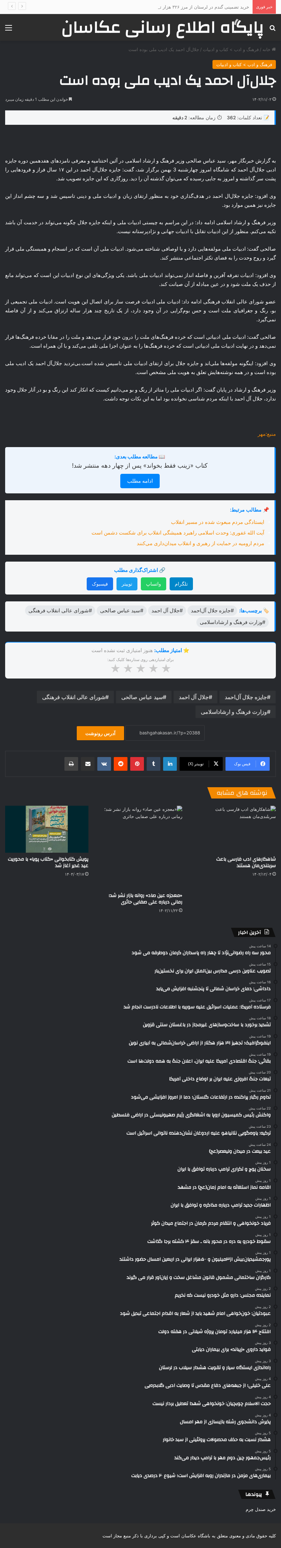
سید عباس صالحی (142, 697)
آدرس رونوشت (100, 733)
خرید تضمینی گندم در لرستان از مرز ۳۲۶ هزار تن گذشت (196, 7)
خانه (267, 49)
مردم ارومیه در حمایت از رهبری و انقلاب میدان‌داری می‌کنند (200, 543)
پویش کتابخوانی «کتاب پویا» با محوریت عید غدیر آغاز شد (48, 862)
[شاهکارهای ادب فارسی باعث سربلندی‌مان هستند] (234, 829)
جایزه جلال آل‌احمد (246, 697)
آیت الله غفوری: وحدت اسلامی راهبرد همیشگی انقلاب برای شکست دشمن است (177, 532)
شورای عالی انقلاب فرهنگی (73, 697)
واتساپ (153, 584)
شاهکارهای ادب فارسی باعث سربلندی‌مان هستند (246, 862)
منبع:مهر (267, 434)
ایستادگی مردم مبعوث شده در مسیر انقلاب (217, 522)
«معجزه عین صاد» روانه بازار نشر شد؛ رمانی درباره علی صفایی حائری (145, 899)
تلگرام (181, 584)
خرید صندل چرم (261, 1509)
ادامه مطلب (140, 481)
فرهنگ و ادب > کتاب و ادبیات (231, 49)
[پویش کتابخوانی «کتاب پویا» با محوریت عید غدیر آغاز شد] (46, 829)
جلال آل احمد (194, 697)
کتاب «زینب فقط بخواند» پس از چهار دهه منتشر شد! (140, 465)
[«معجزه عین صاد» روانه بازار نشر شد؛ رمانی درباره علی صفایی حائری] (140, 847)
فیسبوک (100, 584)
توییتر (127, 584)
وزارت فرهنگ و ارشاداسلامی (234, 711)
